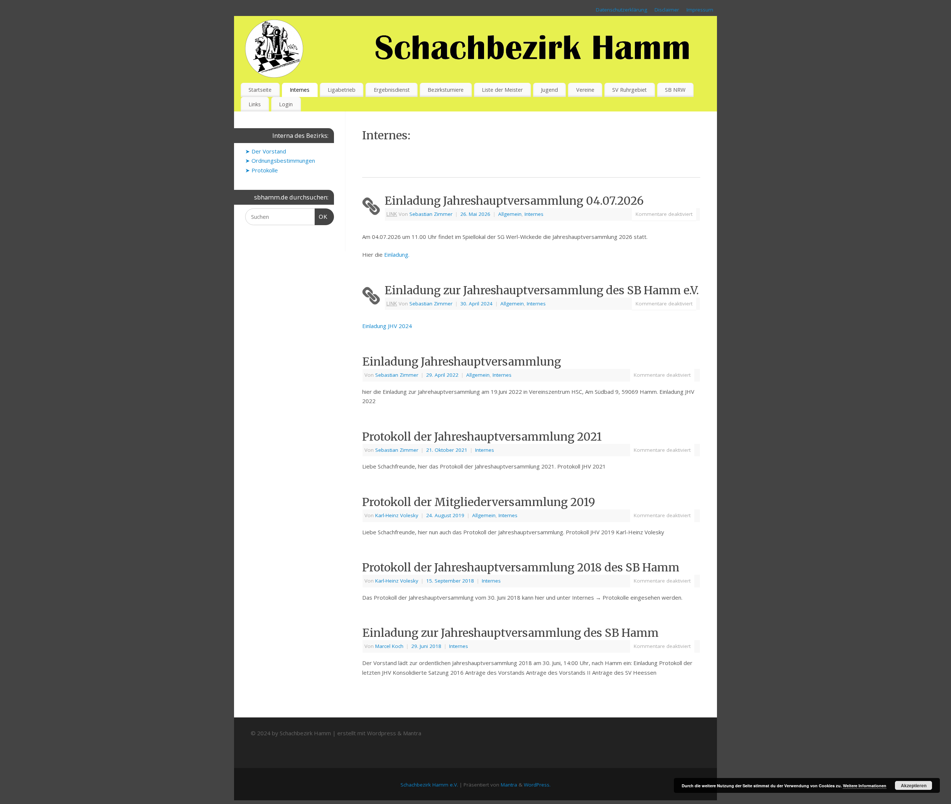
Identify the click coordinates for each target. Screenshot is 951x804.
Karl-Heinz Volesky (396, 515)
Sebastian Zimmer (430, 214)
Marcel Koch (389, 646)
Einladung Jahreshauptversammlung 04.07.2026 (514, 201)
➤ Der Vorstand (265, 151)
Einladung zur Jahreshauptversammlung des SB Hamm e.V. (541, 290)
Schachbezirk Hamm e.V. (429, 784)
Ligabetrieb (342, 89)
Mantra (412, 733)
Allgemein (510, 214)
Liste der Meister (502, 89)
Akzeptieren (913, 785)
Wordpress (381, 733)
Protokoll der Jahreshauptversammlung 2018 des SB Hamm (520, 567)
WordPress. (537, 784)
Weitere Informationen (864, 785)
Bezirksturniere (446, 89)
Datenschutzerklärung (621, 9)
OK (321, 216)
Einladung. (396, 254)
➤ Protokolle (261, 170)
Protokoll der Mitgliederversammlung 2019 (478, 502)
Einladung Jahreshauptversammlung (461, 361)
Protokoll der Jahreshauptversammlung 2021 (482, 436)
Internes (299, 89)
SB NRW (675, 89)
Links (255, 104)
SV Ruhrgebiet (629, 89)
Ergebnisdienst (392, 89)
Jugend (549, 89)
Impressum (700, 9)
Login (286, 104)
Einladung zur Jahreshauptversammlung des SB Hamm (510, 633)
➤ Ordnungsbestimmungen (280, 160)
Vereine (585, 89)
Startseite (260, 89)
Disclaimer (667, 9)
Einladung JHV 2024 (387, 326)
